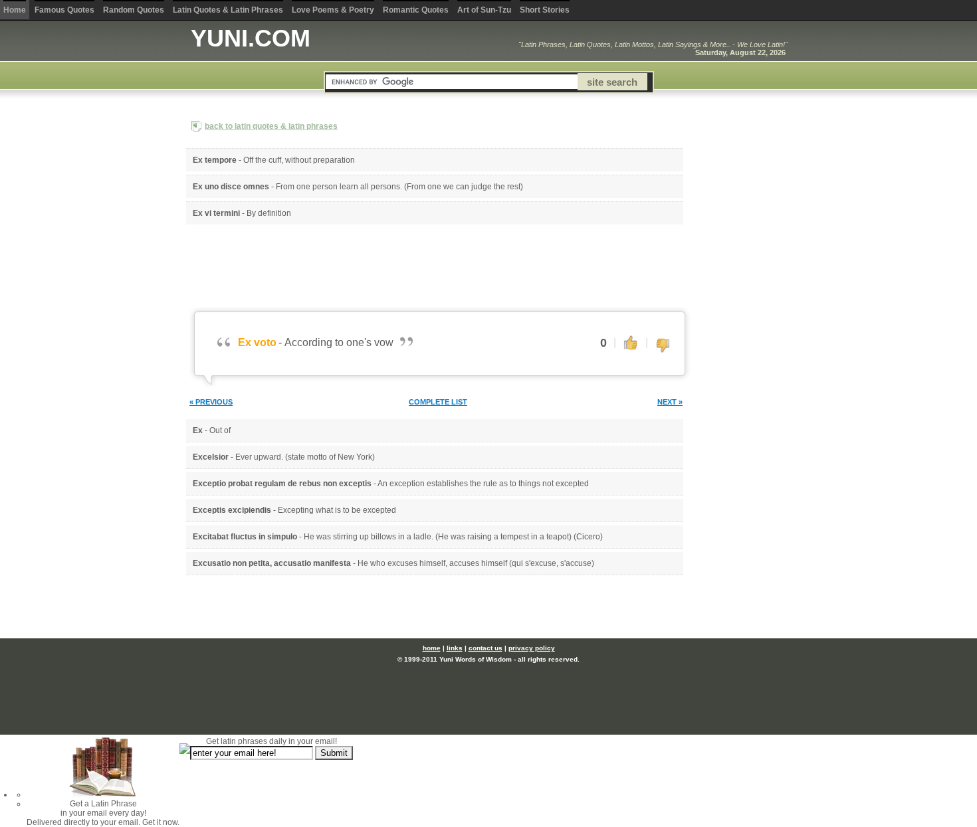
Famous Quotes (64, 10)
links (455, 648)
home (432, 648)
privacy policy (531, 648)
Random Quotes (133, 10)
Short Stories (545, 10)
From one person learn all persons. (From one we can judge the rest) (399, 186)
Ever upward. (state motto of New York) (305, 457)
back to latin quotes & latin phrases (271, 126)
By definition (269, 213)
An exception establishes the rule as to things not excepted (483, 483)
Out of (220, 430)
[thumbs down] (663, 346)
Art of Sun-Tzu (484, 10)
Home (14, 10)
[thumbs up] (631, 342)
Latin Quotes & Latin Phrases (228, 10)
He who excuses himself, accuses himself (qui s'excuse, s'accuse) (476, 563)
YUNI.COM (250, 38)
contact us (485, 648)
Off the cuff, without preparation (299, 160)
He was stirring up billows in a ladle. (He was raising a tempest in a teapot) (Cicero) (453, 536)
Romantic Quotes (416, 10)
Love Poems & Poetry (333, 10)
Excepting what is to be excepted (337, 510)
